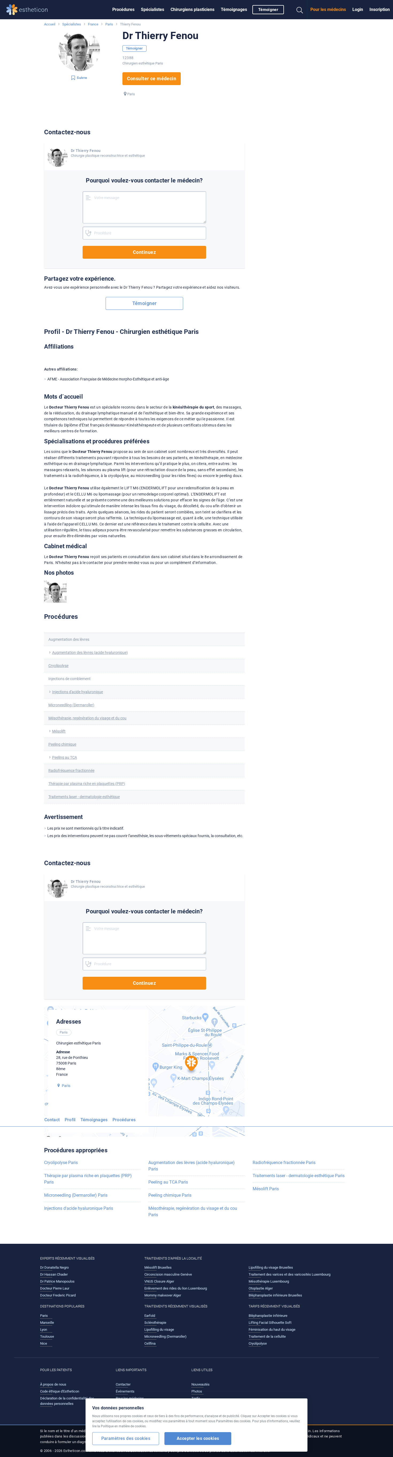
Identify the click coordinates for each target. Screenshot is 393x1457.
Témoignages (234, 9)
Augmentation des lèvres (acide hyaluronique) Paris (191, 1166)
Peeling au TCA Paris (168, 1182)
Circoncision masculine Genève (168, 1274)
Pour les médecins (328, 9)
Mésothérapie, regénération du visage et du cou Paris (192, 1211)
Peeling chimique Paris (169, 1195)
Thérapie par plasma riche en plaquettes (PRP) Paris (88, 1179)
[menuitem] (123, 9)
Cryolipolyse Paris (61, 1162)
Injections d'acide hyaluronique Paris (78, 1208)
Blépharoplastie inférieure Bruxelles (275, 1295)
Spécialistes (152, 9)
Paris (109, 24)
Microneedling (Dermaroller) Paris (75, 1195)
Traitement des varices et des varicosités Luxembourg (289, 1274)
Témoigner (268, 9)
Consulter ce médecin (151, 78)
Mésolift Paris (266, 1188)
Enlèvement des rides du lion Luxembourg (175, 1288)
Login (357, 9)
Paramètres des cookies (125, 1438)
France (93, 24)
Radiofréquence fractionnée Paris (284, 1162)
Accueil (49, 24)
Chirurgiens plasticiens (192, 9)
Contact (52, 1119)
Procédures (123, 9)
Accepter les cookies (198, 1438)
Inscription (379, 9)
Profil (70, 1119)
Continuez (144, 252)
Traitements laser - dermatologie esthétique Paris (299, 1175)
